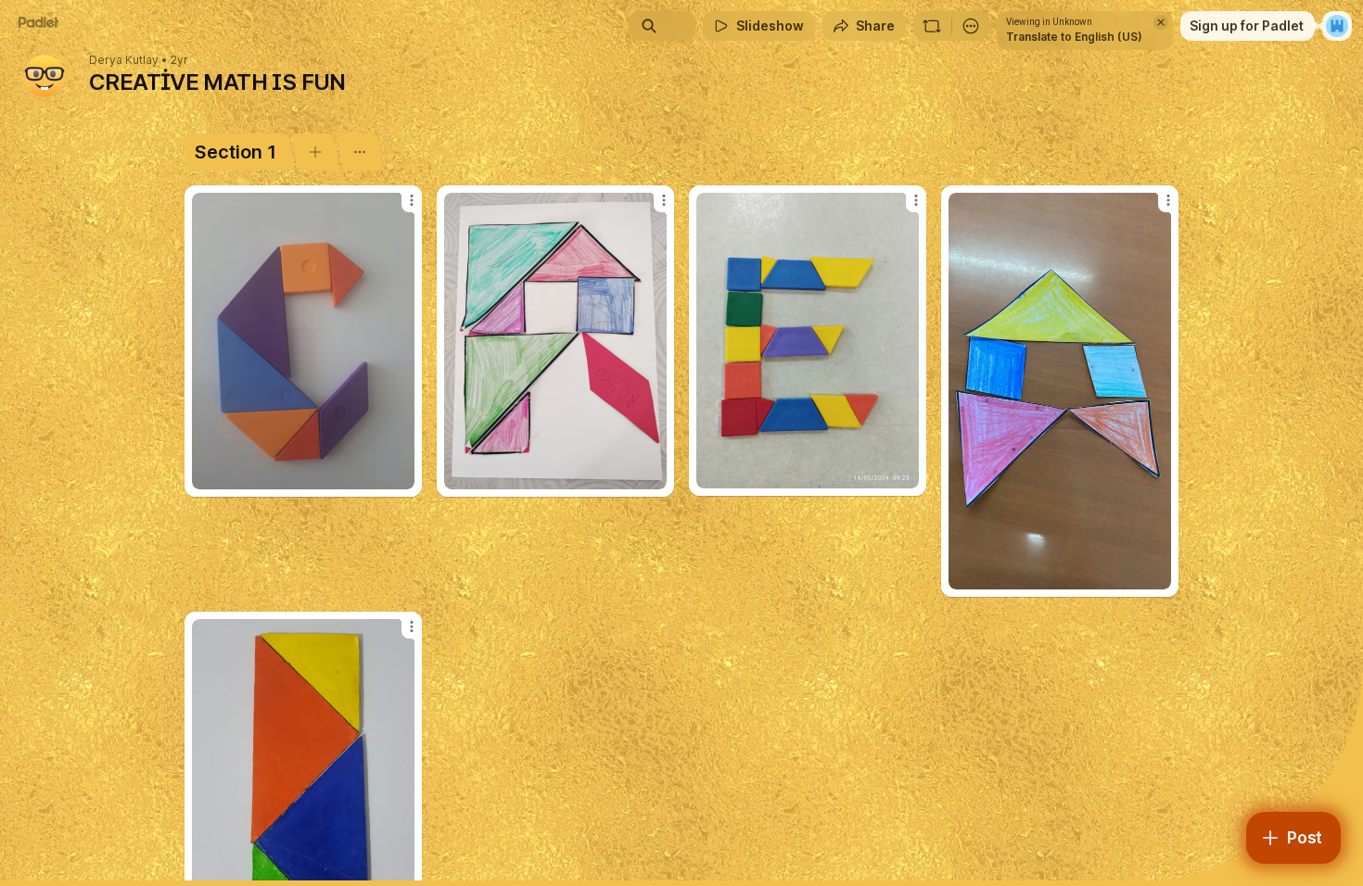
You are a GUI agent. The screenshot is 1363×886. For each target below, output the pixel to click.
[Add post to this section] (314, 152)
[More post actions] (411, 200)
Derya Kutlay (124, 60)
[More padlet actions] (970, 26)
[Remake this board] (931, 26)
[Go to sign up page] (1337, 26)
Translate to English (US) (1074, 37)
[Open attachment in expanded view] (303, 341)
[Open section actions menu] (359, 152)
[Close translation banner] (1160, 22)
